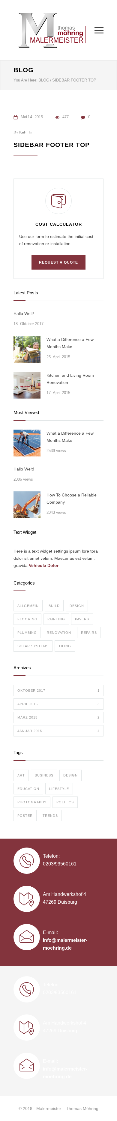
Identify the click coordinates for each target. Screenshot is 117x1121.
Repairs (89, 632)
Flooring (27, 619)
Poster (25, 815)
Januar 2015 (58, 731)
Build (54, 606)
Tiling (64, 646)
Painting (56, 619)
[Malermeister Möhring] (54, 30)
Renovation (59, 632)
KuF (22, 132)
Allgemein (28, 606)
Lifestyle (59, 789)
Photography (31, 802)
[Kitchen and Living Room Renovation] (27, 385)
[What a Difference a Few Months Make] (27, 349)
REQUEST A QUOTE (58, 262)
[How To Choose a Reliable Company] (27, 504)
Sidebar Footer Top (52, 144)
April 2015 (58, 704)
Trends (50, 815)
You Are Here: (26, 80)
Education (28, 789)
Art (21, 775)
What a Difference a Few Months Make (70, 343)
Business (44, 775)
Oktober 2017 (58, 690)
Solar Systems (33, 646)
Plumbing (27, 632)
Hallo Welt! (24, 313)
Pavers (82, 619)
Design (77, 606)
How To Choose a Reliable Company (71, 499)
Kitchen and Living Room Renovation (70, 379)
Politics (65, 802)
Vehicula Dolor (43, 565)
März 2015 (58, 717)
